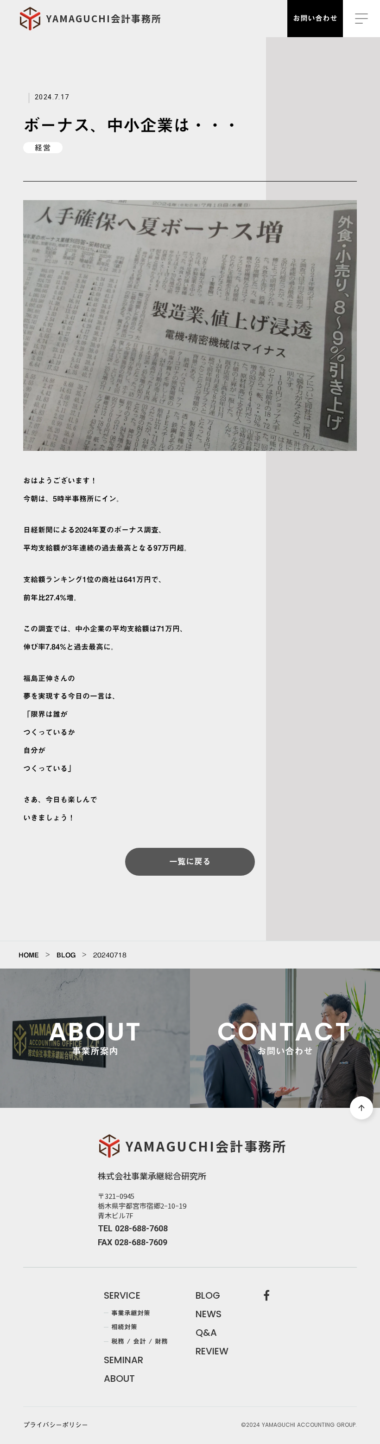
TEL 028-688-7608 (133, 1228)
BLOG (66, 955)
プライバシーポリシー (55, 1425)
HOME (29, 955)
